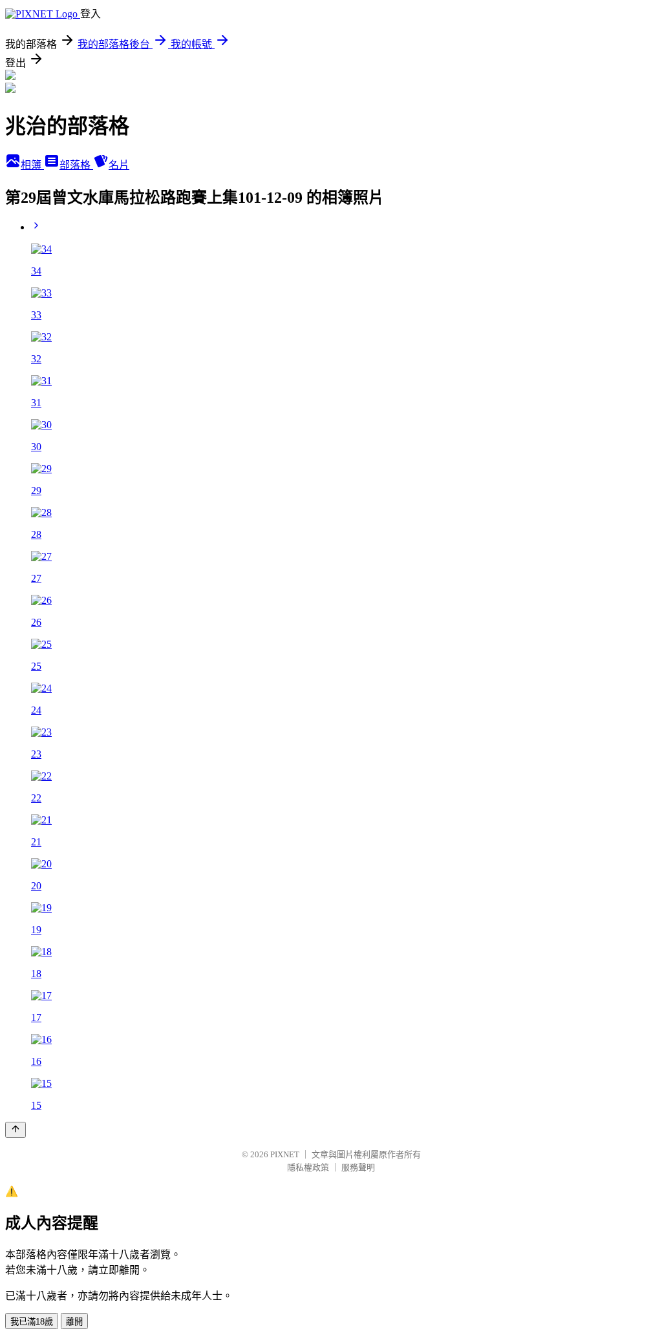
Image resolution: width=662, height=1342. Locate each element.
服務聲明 (358, 1167)
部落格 (76, 165)
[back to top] (15, 1130)
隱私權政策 (308, 1167)
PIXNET (284, 1154)
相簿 (32, 165)
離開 (74, 1322)
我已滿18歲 (31, 1322)
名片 (119, 165)
